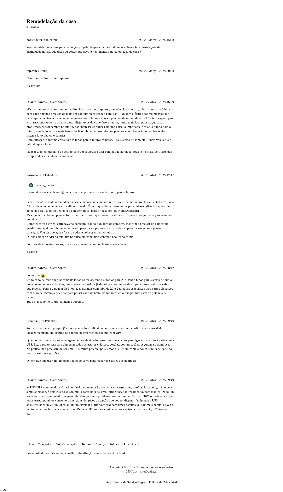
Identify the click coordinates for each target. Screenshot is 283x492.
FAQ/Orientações (67, 444)
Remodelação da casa (51, 21)
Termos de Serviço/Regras (130, 482)
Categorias (45, 444)
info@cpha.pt (148, 471)
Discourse (57, 453)
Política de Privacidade (124, 444)
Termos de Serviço (94, 444)
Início (30, 444)
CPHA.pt (131, 471)
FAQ (108, 482)
